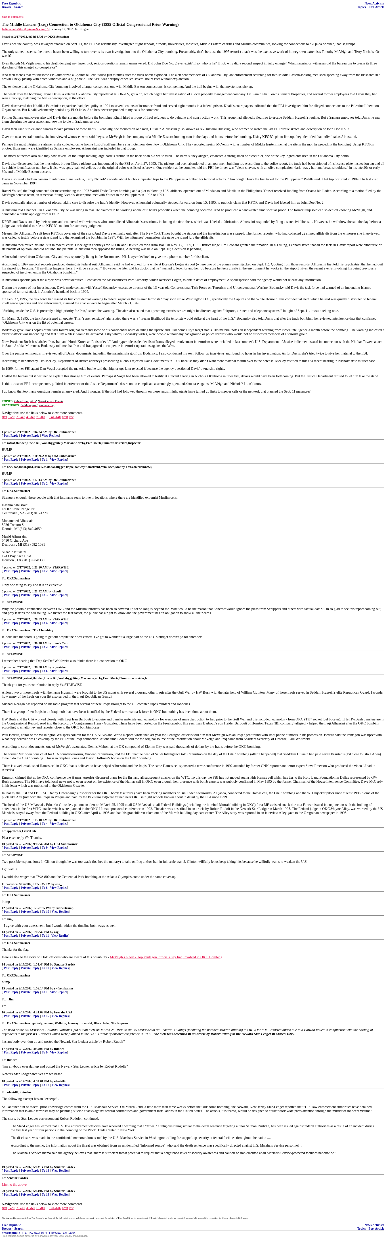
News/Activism (374, 3)
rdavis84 (59, 1081)
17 (3, 1049)
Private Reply (30, 435)
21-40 (20, 417)
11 (3, 884)
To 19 (45, 1194)
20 (3, 1191)
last (71, 417)
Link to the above (14, 1184)
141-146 (55, 417)
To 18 (45, 1170)
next (65, 417)
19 (3, 1167)
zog (56, 932)
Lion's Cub (59, 643)
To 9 (45, 847)
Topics (361, 7)
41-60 (30, 417)
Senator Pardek (64, 964)
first (4, 417)
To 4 (45, 623)
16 (3, 1012)
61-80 (40, 417)
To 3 (45, 595)
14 (3, 964)
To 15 (45, 1016)
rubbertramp (64, 908)
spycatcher (59, 667)
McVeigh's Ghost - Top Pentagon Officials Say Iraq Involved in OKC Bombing (166, 957)
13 (3, 932)
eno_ (58, 884)
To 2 (45, 483)
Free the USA (63, 1012)
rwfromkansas (63, 988)
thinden (59, 1049)
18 (3, 1081)
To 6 (45, 671)
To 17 (45, 1085)
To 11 (45, 935)
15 (3, 988)
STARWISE (60, 567)
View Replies (50, 435)
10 (3, 844)
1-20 (11, 417)
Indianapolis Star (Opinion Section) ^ (25, 29)
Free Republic (11, 3)
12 (3, 908)
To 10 (45, 911)
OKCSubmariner (64, 432)
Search (18, 7)
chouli (56, 591)
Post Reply (11, 435)
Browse (6, 7)
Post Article (376, 7)
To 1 (45, 459)
